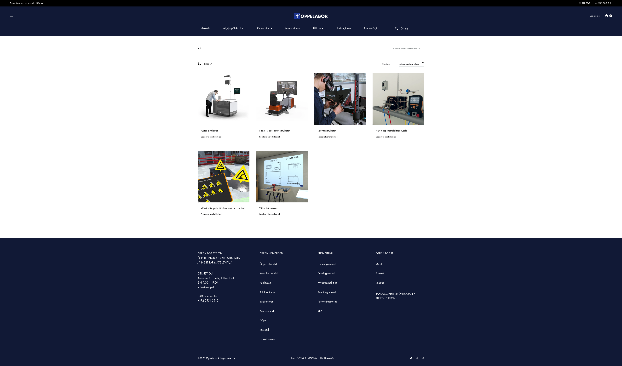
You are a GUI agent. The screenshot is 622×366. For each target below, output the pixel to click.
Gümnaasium (263, 28)
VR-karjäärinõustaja (268, 208)
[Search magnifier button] (396, 28)
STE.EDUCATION (385, 298)
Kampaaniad (267, 311)
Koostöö (379, 283)
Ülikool (317, 28)
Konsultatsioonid (268, 273)
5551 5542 (211, 300)
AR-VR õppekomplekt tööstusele (391, 130)
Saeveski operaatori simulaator (274, 130)
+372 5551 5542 (584, 3)
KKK (319, 311)
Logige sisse (595, 15)
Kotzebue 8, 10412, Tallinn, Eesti (216, 278)
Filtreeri (208, 63)
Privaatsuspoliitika (327, 283)
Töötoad (264, 330)
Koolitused (265, 283)
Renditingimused (326, 292)
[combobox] (411, 63)
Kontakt (379, 273)
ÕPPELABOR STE (207, 253)
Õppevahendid (268, 264)
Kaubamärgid (370, 28)
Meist (378, 264)
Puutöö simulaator (209, 130)
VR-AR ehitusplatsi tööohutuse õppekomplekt (222, 208)
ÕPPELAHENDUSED (271, 253)
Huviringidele (343, 28)
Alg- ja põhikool (232, 28)
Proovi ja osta (267, 339)
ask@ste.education (603, 3)
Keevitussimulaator (326, 130)
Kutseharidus (292, 28)
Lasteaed (204, 28)
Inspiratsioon (266, 301)
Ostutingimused (325, 273)
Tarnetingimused (326, 264)
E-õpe (263, 320)
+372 (201, 300)
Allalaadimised (268, 292)
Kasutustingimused (327, 301)
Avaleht (396, 48)
